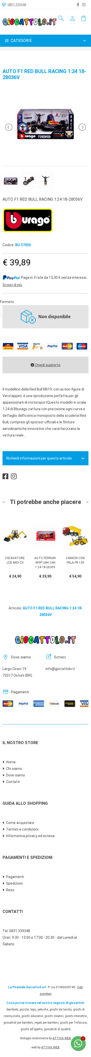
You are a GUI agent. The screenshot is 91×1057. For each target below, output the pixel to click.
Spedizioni (14, 883)
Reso (10, 890)
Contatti (13, 782)
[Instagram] (83, 5)
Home (11, 762)
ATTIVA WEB (62, 1038)
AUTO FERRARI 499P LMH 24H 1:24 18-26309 (45, 562)
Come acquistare (20, 823)
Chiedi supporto (47, 365)
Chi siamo (14, 769)
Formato (7, 302)
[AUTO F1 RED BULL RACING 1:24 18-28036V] (45, 155)
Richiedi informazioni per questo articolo (39, 458)
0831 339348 (17, 4)
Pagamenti (15, 877)
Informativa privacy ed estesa (30, 836)
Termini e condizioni (22, 829)
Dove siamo (15, 775)
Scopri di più (12, 285)
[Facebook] (78, 5)
